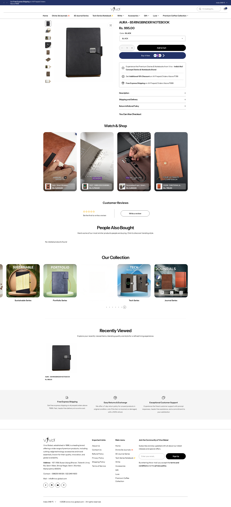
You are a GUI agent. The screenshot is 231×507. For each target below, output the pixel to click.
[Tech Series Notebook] (97, 281)
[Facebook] (45, 485)
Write (117, 462)
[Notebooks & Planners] (171, 281)
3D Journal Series (122, 454)
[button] (106, 307)
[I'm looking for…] (200, 8)
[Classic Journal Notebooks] (134, 281)
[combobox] (209, 8)
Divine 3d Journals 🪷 (124, 450)
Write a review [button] (135, 213)
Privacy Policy (98, 458)
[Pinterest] (63, 485)
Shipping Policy (98, 462)
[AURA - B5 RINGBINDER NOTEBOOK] (61, 358)
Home (117, 446)
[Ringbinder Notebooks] (60, 281)
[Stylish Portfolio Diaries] (23, 281)
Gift (117, 470)
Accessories (120, 466)
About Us (96, 446)
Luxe (117, 474)
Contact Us (96, 450)
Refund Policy (98, 454)
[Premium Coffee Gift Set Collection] (208, 281)
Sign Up (176, 456)
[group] (84, 52)
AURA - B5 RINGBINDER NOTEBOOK (57, 377)
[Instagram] (51, 485)
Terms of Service (99, 466)
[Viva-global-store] (115, 9)
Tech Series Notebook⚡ (125, 458)
